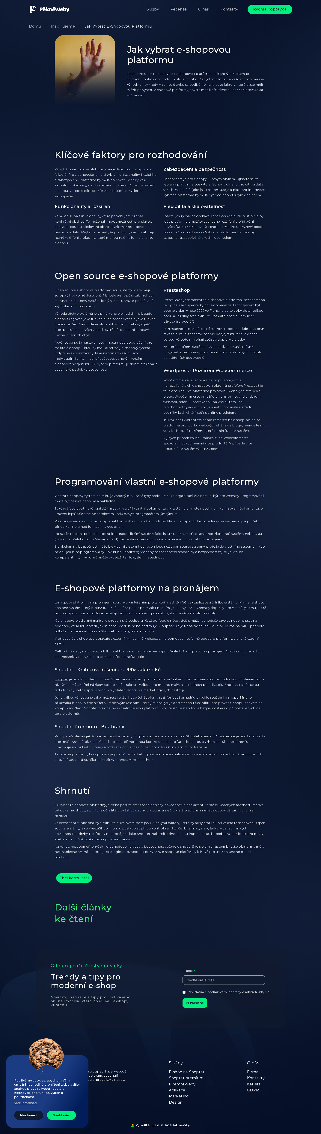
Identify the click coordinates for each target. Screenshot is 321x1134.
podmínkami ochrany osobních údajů (237, 992)
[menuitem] (153, 9)
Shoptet (61, 679)
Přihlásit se (195, 1003)
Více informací (25, 1103)
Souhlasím (61, 1115)
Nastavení (28, 1115)
